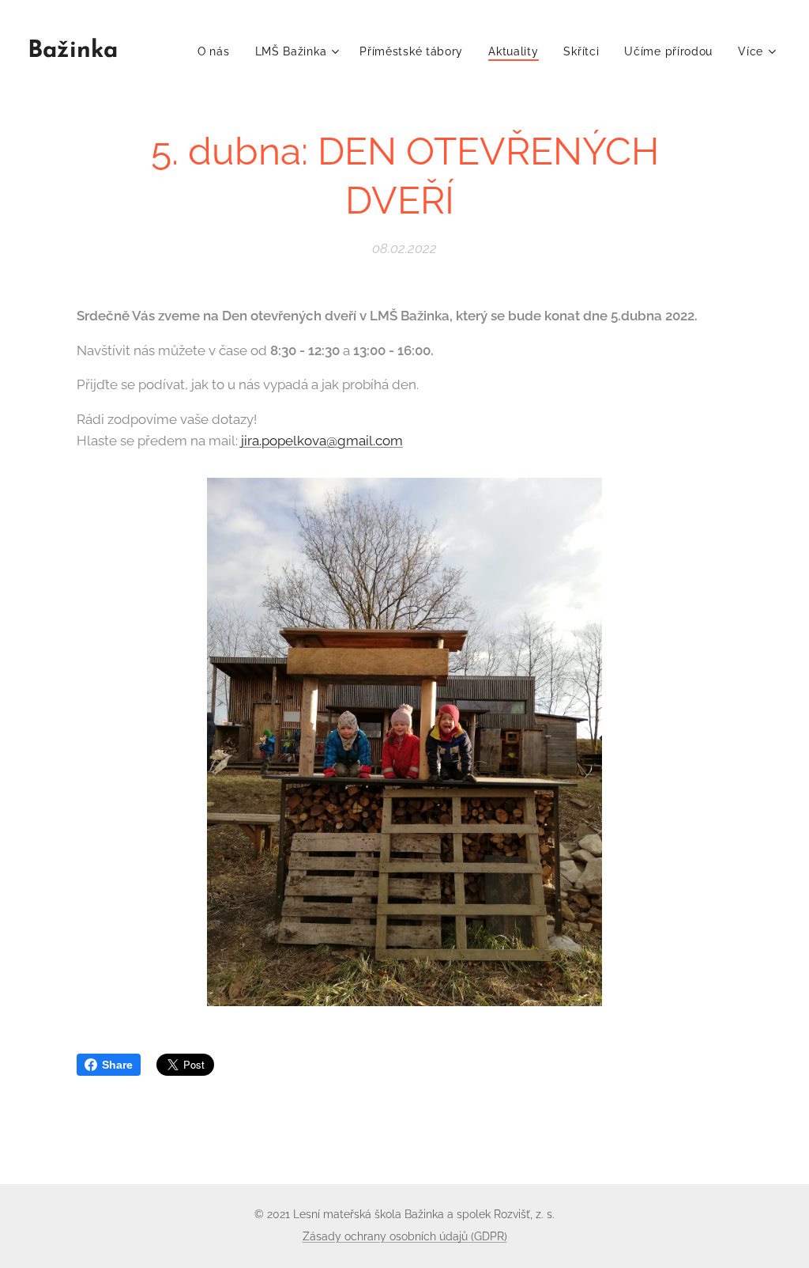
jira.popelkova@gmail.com (322, 441)
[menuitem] (218, 51)
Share (117, 1064)
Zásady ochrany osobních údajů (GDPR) (405, 1236)
